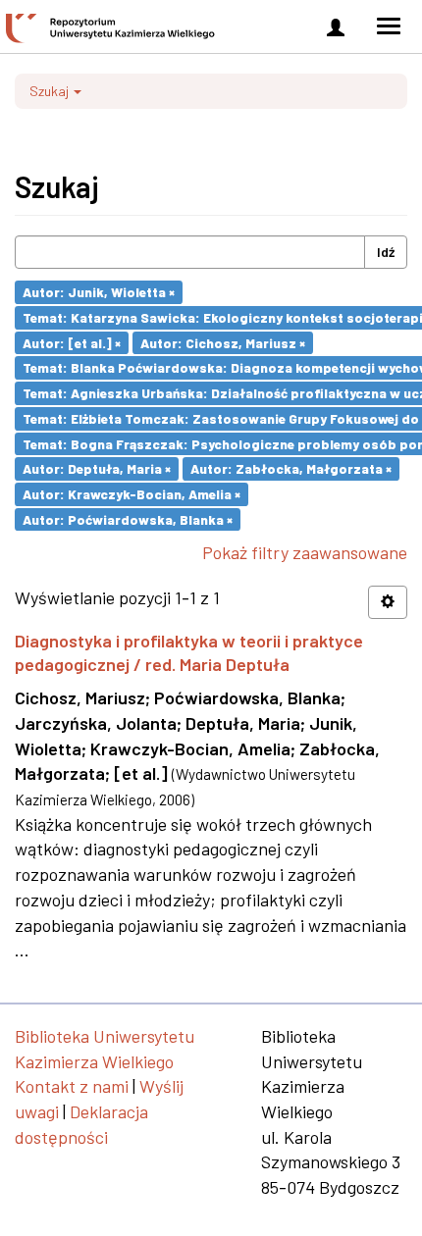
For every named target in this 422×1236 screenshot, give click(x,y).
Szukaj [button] (50, 90)
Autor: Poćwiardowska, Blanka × (128, 518)
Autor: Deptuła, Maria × (97, 468)
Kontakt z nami (72, 1086)
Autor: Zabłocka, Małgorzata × (291, 468)
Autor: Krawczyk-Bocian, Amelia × (131, 494)
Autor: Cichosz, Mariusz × (222, 342)
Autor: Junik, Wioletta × (99, 291)
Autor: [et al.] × (72, 342)
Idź (386, 251)
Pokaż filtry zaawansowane (304, 552)
